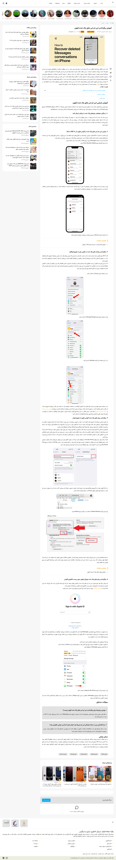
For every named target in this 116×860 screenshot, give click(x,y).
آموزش (103, 23)
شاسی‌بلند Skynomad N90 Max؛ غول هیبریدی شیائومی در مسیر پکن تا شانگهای (17, 132)
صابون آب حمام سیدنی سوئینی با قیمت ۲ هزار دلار (17, 91)
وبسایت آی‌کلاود (97, 588)
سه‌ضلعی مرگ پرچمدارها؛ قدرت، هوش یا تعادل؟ (101, 784)
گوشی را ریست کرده (47, 409)
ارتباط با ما (35, 841)
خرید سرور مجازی (86, 854)
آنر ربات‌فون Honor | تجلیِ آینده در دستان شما (76, 18)
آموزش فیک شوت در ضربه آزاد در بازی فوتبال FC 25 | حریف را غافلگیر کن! (16, 18)
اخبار (102, 3)
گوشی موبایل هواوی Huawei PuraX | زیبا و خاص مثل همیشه (110, 18)
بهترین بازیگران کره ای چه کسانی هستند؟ (18, 57)
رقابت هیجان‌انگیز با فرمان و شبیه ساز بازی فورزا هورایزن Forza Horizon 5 (85, 18)
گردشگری (109, 849)
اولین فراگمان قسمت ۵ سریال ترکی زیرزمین (67, 18)
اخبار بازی (109, 844)
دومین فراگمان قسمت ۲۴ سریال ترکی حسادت (33, 18)
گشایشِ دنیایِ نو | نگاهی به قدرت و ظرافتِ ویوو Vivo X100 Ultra (8, 18)
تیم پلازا (110, 31)
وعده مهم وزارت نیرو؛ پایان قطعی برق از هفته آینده (18, 140)
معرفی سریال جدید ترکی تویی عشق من (19, 98)
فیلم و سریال (87, 3)
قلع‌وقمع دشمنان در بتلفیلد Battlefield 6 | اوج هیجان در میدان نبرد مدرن (50, 18)
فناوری (95, 3)
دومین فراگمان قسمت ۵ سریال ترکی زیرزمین (102, 18)
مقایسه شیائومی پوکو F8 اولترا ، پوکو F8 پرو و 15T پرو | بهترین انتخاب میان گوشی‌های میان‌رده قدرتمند (50, 785)
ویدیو (63, 3)
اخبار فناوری (109, 841)
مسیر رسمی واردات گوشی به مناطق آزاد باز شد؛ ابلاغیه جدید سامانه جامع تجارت (17, 157)
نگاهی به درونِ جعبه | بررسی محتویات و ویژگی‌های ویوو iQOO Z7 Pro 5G (42, 18)
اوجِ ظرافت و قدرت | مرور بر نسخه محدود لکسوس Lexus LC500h (25, 18)
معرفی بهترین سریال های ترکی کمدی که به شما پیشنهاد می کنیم (17, 33)
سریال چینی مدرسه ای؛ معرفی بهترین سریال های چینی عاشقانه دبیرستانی (17, 66)
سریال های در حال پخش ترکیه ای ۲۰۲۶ (19, 40)
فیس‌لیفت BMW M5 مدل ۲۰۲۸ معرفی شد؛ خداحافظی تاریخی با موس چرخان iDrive (18, 165)
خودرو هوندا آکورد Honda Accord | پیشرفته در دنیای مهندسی (93, 18)
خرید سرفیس (101, 854)
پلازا (111, 23)
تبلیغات (50, 3)
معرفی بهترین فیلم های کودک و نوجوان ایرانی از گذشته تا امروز (17, 50)
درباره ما (36, 844)
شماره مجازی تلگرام (109, 854)
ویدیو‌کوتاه (57, 3)
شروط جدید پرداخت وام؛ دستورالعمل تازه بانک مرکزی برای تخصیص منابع (17, 148)
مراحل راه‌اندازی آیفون (101, 412)
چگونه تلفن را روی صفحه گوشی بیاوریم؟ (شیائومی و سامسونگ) (19, 83)
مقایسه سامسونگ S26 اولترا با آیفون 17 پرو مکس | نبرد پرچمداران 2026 (75, 785)
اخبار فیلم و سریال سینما (105, 846)
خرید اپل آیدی (94, 854)
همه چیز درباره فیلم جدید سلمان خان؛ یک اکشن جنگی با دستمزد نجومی (17, 115)
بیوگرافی (69, 3)
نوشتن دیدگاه (46, 800)
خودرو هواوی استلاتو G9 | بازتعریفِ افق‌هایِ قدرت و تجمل (59, 18)
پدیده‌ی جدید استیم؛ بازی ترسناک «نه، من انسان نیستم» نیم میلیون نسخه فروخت (17, 107)
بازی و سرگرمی (77, 3)
